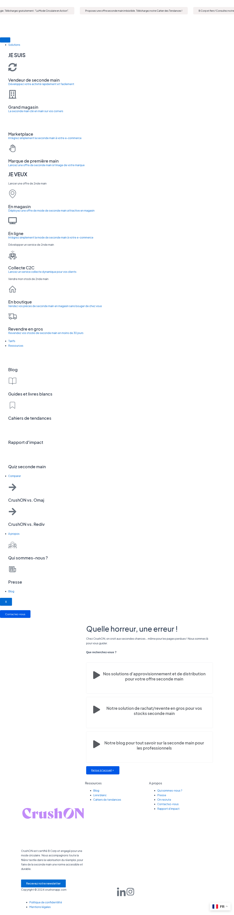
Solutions (14, 44)
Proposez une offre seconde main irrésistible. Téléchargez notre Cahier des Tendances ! (127, 10)
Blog (11, 591)
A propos (14, 533)
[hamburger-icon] (5, 40)
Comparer (14, 476)
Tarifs (11, 341)
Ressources (15, 345)
